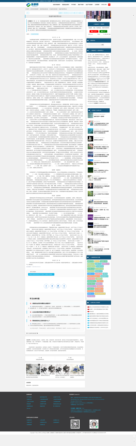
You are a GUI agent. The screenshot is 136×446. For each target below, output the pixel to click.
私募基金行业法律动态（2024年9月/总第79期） (100, 327)
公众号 (95, 31)
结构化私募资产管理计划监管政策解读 (101, 242)
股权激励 (100, 281)
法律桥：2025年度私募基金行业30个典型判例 (100, 309)
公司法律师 (91, 266)
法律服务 (103, 261)
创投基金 (91, 291)
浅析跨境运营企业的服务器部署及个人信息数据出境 (101, 132)
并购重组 (105, 263)
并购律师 (98, 271)
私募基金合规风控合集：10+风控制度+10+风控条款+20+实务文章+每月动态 (101, 218)
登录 (37, 385)
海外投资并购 (99, 291)
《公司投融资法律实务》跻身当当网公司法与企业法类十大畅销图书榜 (101, 124)
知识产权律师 (99, 288)
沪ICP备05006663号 (87, 432)
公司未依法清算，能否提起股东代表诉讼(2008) (100, 325)
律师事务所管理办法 (45, 375)
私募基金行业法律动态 (94, 276)
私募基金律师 (92, 281)
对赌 (105, 273)
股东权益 (91, 271)
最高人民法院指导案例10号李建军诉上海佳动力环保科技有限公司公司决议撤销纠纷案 (108, 307)
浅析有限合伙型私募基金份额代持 (101, 163)
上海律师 (99, 278)
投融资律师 (104, 276)
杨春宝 (60, 13)
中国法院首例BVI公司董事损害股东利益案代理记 (101, 187)
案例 (96, 261)
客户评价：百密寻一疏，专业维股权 (101, 210)
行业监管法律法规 (53, 9)
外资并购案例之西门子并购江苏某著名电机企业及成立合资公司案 (104, 320)
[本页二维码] (134, 441)
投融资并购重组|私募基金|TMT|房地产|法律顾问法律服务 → (41, 274)
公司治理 (98, 273)
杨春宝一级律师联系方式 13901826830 (100, 179)
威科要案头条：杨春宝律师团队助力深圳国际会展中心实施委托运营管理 (105, 313)
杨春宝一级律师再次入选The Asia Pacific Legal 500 (101, 171)
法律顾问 (91, 273)
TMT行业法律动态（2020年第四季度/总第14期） (100, 318)
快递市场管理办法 (55, 16)
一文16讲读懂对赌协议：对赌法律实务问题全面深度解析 (101, 155)
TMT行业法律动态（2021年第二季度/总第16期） (101, 249)
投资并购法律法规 (44, 9)
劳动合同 (92, 311)
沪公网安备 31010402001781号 (99, 432)
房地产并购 (91, 296)
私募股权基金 (92, 286)
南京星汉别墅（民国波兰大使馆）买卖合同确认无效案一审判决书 (101, 147)
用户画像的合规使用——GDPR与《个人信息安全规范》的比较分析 (100, 234)
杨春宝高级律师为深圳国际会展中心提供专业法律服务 (101, 226)
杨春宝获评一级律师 (99, 116)
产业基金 (91, 288)
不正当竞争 (99, 268)
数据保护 (91, 293)
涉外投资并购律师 (34, 9)
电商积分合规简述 (98, 139)
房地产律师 (91, 283)
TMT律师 (99, 266)
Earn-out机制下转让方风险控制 (101, 194)
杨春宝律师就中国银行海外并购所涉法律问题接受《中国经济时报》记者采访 (106, 316)
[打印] (80, 13)
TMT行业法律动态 (100, 293)
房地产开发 (91, 278)
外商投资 (100, 286)
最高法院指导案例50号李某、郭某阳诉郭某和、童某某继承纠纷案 (101, 202)
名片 (104, 31)
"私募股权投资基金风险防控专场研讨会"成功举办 (100, 322)
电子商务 (91, 268)
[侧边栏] (82, 13)
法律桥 (98, 263)
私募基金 (91, 263)
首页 (28, 9)
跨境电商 (99, 283)
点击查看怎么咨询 (96, 410)
